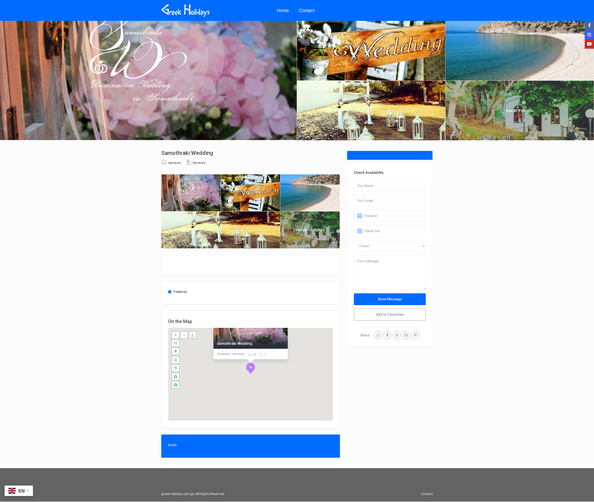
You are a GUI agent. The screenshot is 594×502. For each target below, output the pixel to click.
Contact (307, 10)
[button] (250, 368)
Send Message (390, 299)
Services (199, 163)
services (174, 163)
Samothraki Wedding (234, 343)
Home (283, 10)
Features (180, 292)
